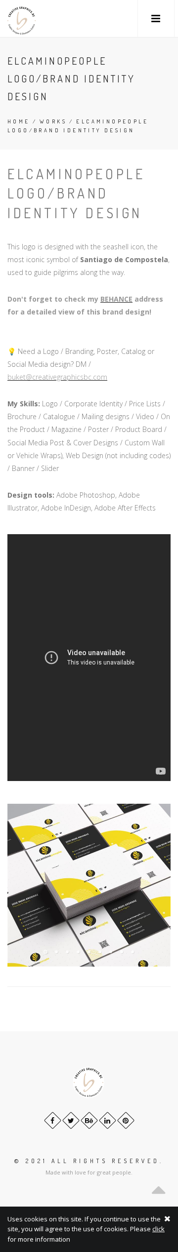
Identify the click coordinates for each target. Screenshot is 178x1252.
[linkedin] (107, 1120)
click (158, 1228)
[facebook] (52, 1120)
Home (18, 121)
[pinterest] (126, 1120)
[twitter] (71, 1120)
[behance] (89, 1120)
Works (53, 121)
